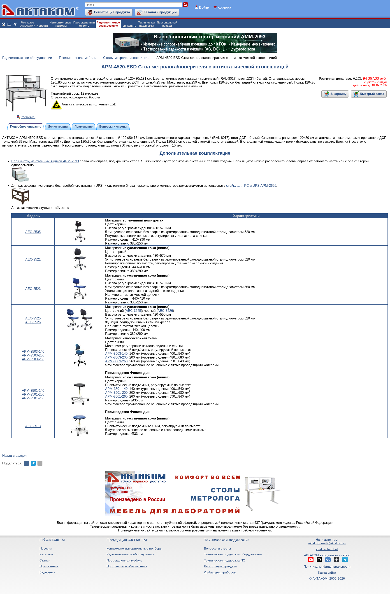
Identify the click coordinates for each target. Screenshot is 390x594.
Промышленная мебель (124, 560)
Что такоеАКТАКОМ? (27, 24)
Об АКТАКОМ (52, 540)
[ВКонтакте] (26, 463)
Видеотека (47, 572)
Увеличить (28, 117)
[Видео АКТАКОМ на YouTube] (310, 559)
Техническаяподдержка (146, 24)
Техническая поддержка (227, 540)
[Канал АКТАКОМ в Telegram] (345, 559)
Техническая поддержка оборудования (233, 554)
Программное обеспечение (127, 566)
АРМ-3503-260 (33, 359)
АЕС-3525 (33, 318)
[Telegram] (33, 463)
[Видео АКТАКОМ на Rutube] (319, 559)
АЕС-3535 (33, 232)
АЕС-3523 (33, 289)
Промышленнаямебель (84, 24)
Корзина (224, 7)
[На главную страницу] (3, 24)
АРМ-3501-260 (33, 398)
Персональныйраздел (167, 24)
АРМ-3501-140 (33, 390)
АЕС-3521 (33, 259)
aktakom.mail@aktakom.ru (327, 543)
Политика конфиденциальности (327, 566)
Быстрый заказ (372, 94)
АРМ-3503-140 (33, 351)
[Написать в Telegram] (14, 24)
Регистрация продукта (112, 12)
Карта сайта (327, 572)
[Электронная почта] (39, 463)
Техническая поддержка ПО (224, 560)
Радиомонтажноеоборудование (108, 24)
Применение (48, 566)
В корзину (338, 94)
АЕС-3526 (33, 322)
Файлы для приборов (220, 572)
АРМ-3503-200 (33, 355)
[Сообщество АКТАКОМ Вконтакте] (328, 559)
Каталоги (46, 554)
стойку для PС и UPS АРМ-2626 (251, 185)
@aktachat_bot (327, 549)
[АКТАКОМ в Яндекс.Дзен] (336, 559)
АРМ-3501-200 (33, 394)
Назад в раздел (14, 455)
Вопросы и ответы (217, 548)
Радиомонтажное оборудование (130, 554)
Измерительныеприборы (61, 24)
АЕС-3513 (33, 426)
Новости (42, 25)
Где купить (129, 25)
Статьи (44, 560)
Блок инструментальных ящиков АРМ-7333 (45, 161)
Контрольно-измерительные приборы (134, 548)
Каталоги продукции (160, 12)
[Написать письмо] (9, 24)
